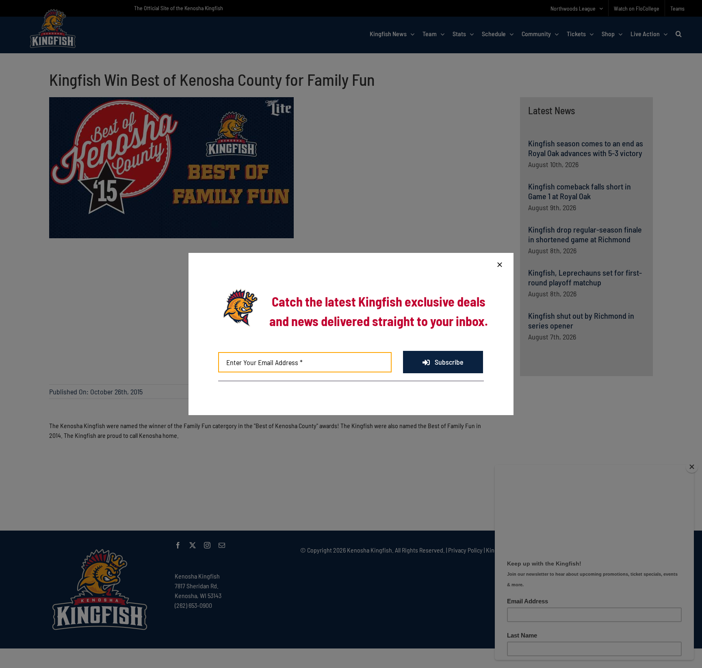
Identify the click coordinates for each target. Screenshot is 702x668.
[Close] (499, 264)
